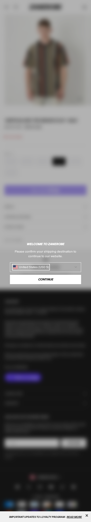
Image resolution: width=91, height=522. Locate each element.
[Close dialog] (86, 515)
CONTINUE (45, 279)
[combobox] (31, 267)
